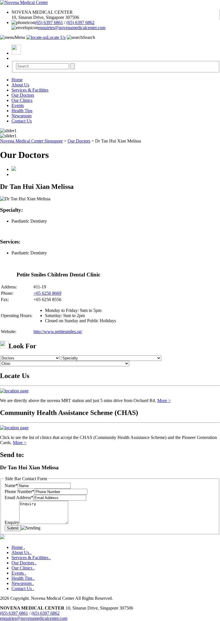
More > (164, 400)
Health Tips (21, 110)
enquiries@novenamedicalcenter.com (71, 27)
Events (17, 105)
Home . (18, 547)
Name (11, 485)
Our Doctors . (23, 562)
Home (17, 79)
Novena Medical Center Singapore (31, 141)
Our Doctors (22, 95)
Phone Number (19, 491)
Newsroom (21, 115)
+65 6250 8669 (47, 293)
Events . (18, 573)
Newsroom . (22, 583)
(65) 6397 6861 (49, 22)
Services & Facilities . (31, 557)
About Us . (21, 552)
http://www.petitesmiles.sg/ (58, 331)
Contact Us (21, 120)
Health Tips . (23, 578)
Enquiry (12, 522)
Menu (20, 37)
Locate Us (56, 37)
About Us (20, 84)
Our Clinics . (23, 567)
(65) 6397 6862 (80, 22)
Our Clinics (21, 100)
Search (89, 37)
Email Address (19, 497)
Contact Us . (22, 588)
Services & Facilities (29, 90)
